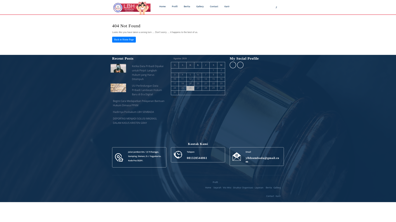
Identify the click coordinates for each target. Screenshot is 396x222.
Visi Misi (227, 187)
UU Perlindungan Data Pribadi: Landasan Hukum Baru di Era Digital (147, 90)
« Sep (173, 97)
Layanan (259, 187)
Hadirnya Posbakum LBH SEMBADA (133, 112)
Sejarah (217, 187)
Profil (175, 6)
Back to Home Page (124, 39)
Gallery (200, 6)
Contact (214, 6)
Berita (187, 6)
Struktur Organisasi (243, 187)
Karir (227, 6)
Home (162, 6)
